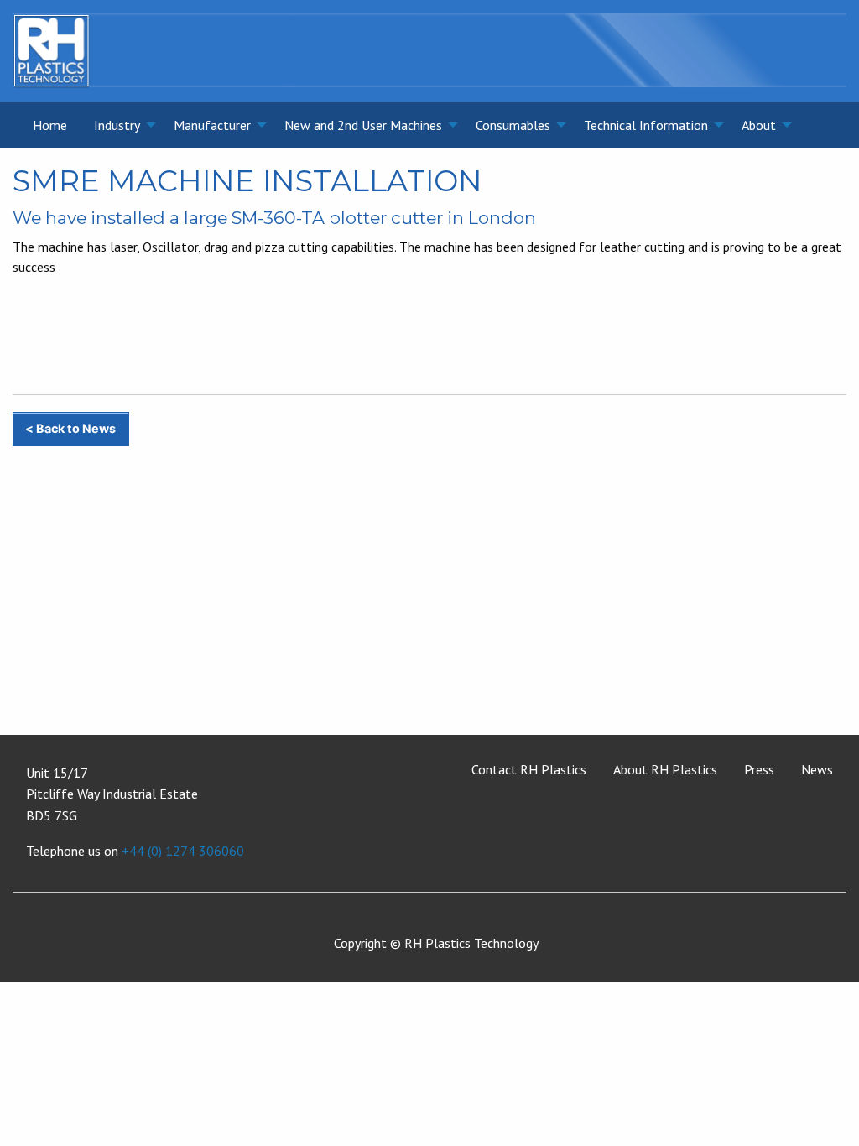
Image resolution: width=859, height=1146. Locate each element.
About (759, 125)
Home (50, 125)
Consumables (513, 125)
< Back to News (70, 428)
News (817, 769)
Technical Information (646, 125)
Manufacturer (212, 125)
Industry (117, 125)
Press (759, 769)
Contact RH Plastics (528, 769)
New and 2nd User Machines (363, 125)
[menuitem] (50, 124)
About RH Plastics (665, 769)
